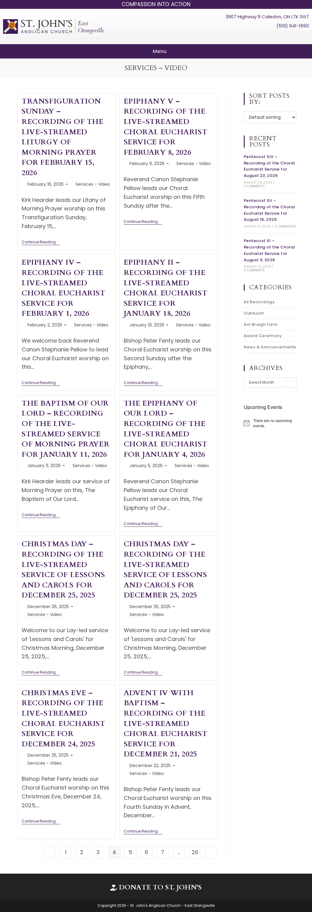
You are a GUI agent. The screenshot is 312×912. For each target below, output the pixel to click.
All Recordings (259, 302)
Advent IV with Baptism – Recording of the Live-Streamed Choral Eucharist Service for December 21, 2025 (165, 723)
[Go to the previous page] (50, 852)
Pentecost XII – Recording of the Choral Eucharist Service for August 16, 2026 (269, 210)
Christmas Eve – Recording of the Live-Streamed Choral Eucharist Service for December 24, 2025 (63, 718)
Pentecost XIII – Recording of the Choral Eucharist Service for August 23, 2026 (269, 166)
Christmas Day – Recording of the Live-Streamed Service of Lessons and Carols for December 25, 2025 (63, 569)
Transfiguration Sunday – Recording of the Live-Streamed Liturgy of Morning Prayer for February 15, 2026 (63, 137)
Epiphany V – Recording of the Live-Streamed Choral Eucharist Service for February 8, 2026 (165, 126)
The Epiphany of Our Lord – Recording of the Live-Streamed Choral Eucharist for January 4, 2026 (165, 429)
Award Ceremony (263, 336)
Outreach (254, 313)
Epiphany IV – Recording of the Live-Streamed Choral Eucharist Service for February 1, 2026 (63, 288)
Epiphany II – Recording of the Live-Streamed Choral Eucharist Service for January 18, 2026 (165, 288)
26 (195, 852)
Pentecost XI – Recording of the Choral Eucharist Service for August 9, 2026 (269, 250)
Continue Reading (41, 242)
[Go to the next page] (211, 852)
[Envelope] (304, 36)
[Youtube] (293, 36)
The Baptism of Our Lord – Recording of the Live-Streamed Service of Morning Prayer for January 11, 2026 (65, 429)
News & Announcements (270, 347)
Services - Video (93, 184)
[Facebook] (281, 36)
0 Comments (254, 186)
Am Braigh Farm (261, 324)
